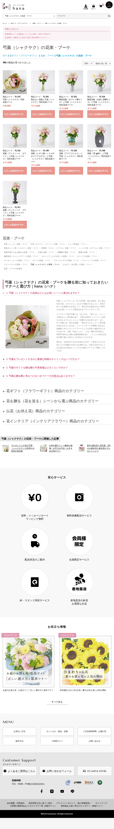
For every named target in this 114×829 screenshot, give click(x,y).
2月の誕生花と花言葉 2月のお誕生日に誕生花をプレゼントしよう (99, 448)
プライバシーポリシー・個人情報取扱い (73, 803)
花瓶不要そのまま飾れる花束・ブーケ (19, 252)
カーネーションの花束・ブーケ (16, 260)
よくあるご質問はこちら (21, 771)
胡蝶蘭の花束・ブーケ (66, 252)
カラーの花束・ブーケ (41, 260)
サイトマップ (101, 803)
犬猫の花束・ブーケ (46, 252)
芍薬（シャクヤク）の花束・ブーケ (74, 55)
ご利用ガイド (57, 741)
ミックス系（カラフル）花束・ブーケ (94, 248)
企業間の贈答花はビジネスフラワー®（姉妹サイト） (33, 806)
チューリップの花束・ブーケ (94, 260)
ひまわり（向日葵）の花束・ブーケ (77, 264)
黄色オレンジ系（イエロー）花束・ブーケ (21, 248)
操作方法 (19, 741)
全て (5, 55)
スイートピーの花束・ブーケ (15, 264)
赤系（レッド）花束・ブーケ (15, 244)
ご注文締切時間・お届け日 (94, 731)
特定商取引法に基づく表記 (40, 803)
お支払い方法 (19, 731)
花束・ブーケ (47, 55)
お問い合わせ (94, 741)
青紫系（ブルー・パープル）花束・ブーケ (58, 248)
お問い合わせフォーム (59, 771)
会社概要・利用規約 (15, 803)
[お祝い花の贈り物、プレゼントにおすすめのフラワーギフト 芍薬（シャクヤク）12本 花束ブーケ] (27, 326)
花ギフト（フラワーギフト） (23, 55)
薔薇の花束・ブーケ (87, 252)
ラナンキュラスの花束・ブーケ (66, 260)
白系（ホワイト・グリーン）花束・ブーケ (48, 244)
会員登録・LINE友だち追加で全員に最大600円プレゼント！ (27, 38)
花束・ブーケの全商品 (13, 269)
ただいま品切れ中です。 (14, 114)
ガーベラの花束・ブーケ (87, 256)
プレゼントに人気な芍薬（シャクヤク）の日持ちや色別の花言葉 (22, 448)
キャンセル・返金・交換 (57, 731)
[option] (28, 662)
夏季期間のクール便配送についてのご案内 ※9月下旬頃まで (27, 34)
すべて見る (57, 702)
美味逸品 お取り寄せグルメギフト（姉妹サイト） (82, 806)
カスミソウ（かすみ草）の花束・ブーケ (57, 256)
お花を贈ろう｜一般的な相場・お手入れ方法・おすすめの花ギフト (60, 448)
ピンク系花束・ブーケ (77, 244)
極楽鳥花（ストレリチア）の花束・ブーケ (21, 256)
